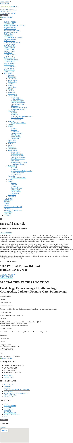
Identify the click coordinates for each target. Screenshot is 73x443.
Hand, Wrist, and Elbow (18, 123)
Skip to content (4, 2)
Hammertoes (15, 131)
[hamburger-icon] (1, 19)
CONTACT (7, 215)
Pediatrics (10, 83)
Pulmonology (12, 142)
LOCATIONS (8, 200)
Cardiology (11, 75)
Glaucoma (14, 114)
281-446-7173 (14, 7)
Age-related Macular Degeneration (21, 116)
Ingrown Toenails (16, 133)
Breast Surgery (15, 97)
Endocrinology (12, 78)
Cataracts (14, 113)
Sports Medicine (16, 136)
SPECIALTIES (8, 73)
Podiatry (10, 85)
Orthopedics (11, 121)
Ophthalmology (12, 82)
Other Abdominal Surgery (19, 107)
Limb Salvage (15, 135)
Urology (10, 89)
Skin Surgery (15, 106)
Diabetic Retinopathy (17, 118)
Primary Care (12, 87)
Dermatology (11, 77)
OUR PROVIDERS (10, 22)
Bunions (13, 128)
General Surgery (12, 80)
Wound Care (15, 138)
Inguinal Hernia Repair (18, 102)
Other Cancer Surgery (18, 109)
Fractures (14, 130)
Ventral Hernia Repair (18, 104)
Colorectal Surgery (17, 99)
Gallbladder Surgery (17, 101)
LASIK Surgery (16, 119)
